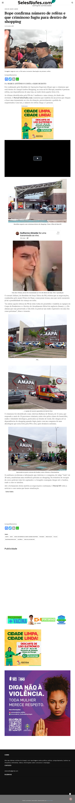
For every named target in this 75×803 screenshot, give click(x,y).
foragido (41, 536)
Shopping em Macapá (10, 539)
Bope (11, 536)
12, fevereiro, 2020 (9, 26)
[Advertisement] (37, 509)
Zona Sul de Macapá (29, 539)
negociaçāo (49, 536)
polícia (55, 536)
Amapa (7, 536)
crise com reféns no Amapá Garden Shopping (26, 536)
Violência (20, 539)
